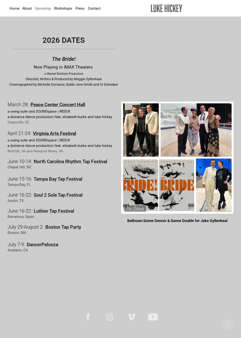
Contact (94, 8)
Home (14, 8)
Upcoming (43, 8)
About (27, 8)
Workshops (63, 8)
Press (80, 8)
